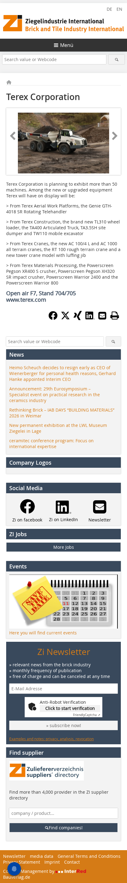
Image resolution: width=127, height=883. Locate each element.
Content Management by (29, 871)
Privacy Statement (21, 862)
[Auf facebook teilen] (53, 318)
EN (119, 9)
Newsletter (14, 856)
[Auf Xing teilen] (78, 318)
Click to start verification (70, 708)
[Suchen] (116, 59)
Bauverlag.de (16, 877)
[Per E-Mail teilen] (102, 315)
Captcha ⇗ (86, 715)
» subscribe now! (63, 725)
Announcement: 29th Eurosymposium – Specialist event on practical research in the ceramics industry (54, 394)
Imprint (52, 862)
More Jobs (63, 547)
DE (109, 9)
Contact (72, 862)
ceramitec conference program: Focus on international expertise (51, 443)
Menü (66, 45)
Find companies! (66, 828)
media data (41, 856)
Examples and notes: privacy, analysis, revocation (51, 738)
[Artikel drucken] (115, 315)
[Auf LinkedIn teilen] (90, 318)
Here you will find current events (43, 633)
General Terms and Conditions (89, 856)
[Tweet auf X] (65, 318)
